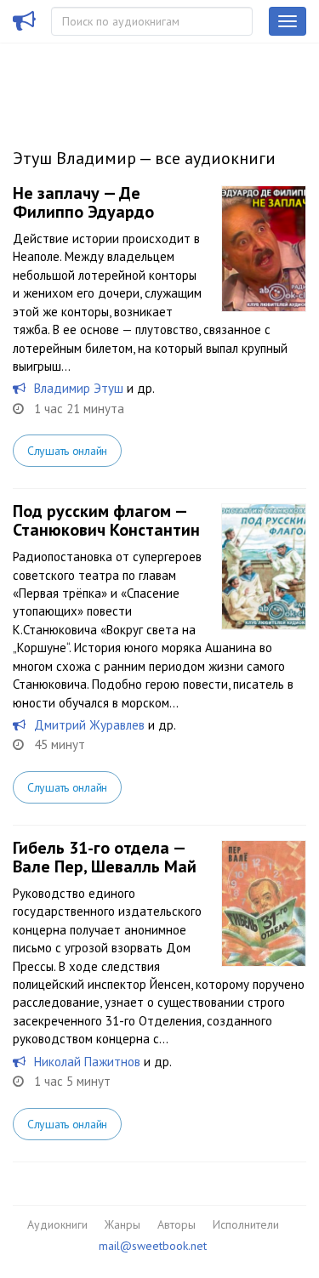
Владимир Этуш (78, 388)
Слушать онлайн (67, 450)
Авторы (176, 1224)
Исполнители (246, 1224)
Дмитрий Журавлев (89, 725)
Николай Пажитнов (87, 1062)
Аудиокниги (57, 1224)
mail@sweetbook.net (153, 1245)
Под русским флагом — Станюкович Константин (106, 520)
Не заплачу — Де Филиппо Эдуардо (83, 202)
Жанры (122, 1224)
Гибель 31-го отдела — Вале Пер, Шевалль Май (105, 857)
